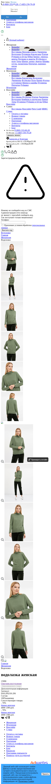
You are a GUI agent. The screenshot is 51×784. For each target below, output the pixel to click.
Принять (45, 774)
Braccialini (10, 104)
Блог (8, 27)
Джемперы (42, 52)
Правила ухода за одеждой (18, 755)
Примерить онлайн (39, 460)
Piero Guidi (36, 109)
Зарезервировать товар (11, 686)
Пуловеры (26, 54)
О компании (17, 118)
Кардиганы (36, 54)
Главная (4, 235)
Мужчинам (11, 87)
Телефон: (5, 220)
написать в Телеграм (18, 139)
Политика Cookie (26, 781)
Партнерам (11, 20)
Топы (18, 61)
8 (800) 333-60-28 (10, 4)
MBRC (45, 109)
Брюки (39, 80)
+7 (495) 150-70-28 (27, 4)
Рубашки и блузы (19, 57)
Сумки (9, 111)
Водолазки (16, 54)
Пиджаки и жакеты (26, 59)
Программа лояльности (16, 753)
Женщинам (11, 68)
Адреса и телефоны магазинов (19, 22)
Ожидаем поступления (11, 683)
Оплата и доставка (20, 114)
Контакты (10, 24)
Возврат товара (18, 116)
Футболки (26, 80)
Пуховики (21, 102)
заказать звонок (13, 135)
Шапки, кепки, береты (32, 61)
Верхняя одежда (29, 52)
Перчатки (16, 85)
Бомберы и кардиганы (31, 99)
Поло (33, 80)
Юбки (30, 57)
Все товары (17, 52)
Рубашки (25, 85)
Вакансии (10, 751)
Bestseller (15, 47)
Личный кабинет (16, 40)
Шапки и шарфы (29, 83)
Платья (45, 54)
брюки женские (8, 705)
